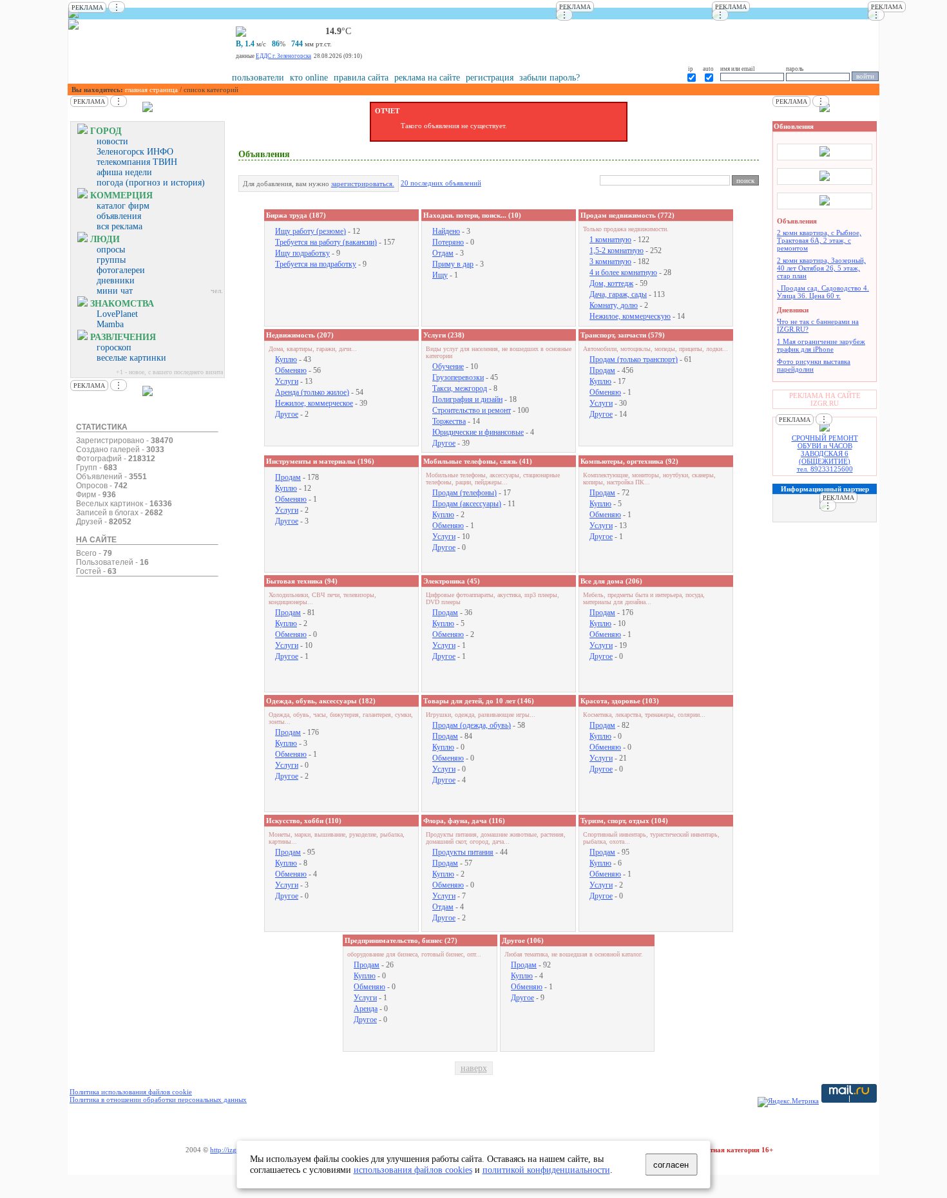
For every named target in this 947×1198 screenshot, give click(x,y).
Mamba (110, 324)
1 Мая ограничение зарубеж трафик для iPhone (821, 345)
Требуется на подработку (315, 264)
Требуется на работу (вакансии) (326, 242)
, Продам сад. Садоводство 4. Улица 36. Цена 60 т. (823, 292)
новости (112, 141)
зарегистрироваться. (362, 183)
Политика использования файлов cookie (131, 1092)
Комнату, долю (613, 305)
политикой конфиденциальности (546, 1170)
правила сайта (361, 77)
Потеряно (448, 242)
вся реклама (119, 226)
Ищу (440, 275)
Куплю (286, 359)
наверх (474, 1068)
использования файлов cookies (413, 1170)
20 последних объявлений (441, 183)
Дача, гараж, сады (618, 294)
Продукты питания (462, 852)
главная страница (151, 89)
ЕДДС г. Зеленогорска (283, 56)
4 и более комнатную (623, 272)
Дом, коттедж (611, 283)
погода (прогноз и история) (151, 182)
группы (111, 260)
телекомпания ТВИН (137, 162)
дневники (116, 280)
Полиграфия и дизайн (467, 399)
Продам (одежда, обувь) (471, 725)
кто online (309, 77)
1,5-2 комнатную (616, 250)
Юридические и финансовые (478, 432)
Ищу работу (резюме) (310, 231)
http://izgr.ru (228, 1150)
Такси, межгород (459, 388)
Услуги (286, 381)
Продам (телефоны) (464, 492)
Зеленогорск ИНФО (135, 152)
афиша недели (124, 172)
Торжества (449, 421)
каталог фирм (123, 206)
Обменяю (291, 370)
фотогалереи (121, 270)
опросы (111, 249)
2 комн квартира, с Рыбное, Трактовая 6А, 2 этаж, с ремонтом (819, 240)
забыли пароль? (549, 77)
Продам (602, 370)
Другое (286, 414)
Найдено (446, 231)
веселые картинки (131, 358)
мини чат (115, 291)
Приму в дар (453, 264)
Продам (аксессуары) (466, 503)
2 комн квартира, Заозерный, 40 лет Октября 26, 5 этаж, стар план (821, 268)
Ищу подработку (302, 253)
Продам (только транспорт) (633, 359)
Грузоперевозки (458, 377)
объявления (119, 216)
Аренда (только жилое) (312, 392)
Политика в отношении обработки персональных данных (158, 1099)
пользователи (258, 77)
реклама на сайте (427, 77)
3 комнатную (610, 261)
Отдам (443, 253)
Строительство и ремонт (471, 410)
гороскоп (114, 347)
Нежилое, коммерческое (314, 403)
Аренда (366, 1008)
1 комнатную (610, 239)
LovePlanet (117, 314)
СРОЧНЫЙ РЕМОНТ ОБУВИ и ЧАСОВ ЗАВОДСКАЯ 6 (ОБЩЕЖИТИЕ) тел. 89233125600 (825, 453)
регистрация (489, 77)
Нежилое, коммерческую (630, 316)
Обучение (448, 366)
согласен (671, 1165)
